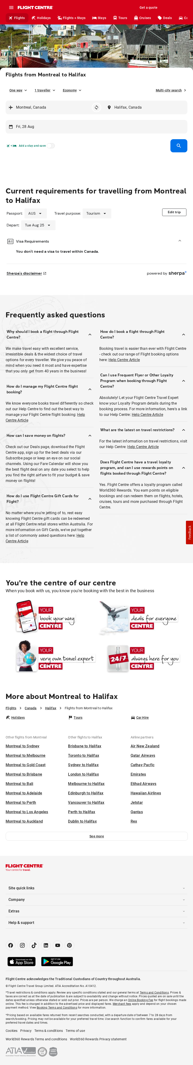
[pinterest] (69, 945)
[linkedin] (46, 945)
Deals (167, 18)
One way (15, 90)
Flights (19, 18)
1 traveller (42, 90)
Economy (70, 90)
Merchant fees (122, 1004)
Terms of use (75, 1031)
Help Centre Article (124, 360)
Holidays (44, 18)
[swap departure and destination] (96, 107)
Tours (122, 18)
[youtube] (58, 945)
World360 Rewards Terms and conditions (36, 1039)
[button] (97, 836)
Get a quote (148, 7)
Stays (102, 18)
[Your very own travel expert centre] (51, 658)
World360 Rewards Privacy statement (98, 1039)
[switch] (50, 147)
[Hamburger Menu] (11, 7)
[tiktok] (34, 945)
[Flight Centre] (35, 7)
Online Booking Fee (140, 1000)
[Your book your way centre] (51, 618)
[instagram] (22, 945)
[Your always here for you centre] (142, 658)
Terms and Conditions (154, 992)
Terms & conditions (48, 1031)
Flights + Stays (74, 18)
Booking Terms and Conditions (57, 1007)
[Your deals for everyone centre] (142, 618)
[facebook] (11, 945)
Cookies (11, 1031)
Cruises (145, 18)
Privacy (25, 1031)
